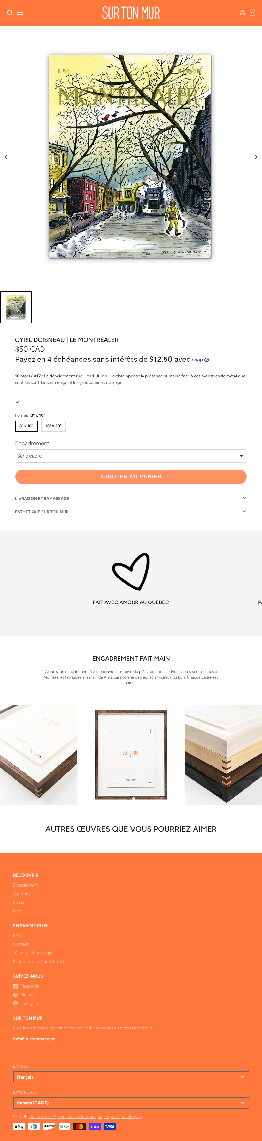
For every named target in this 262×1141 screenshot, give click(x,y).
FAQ (17, 935)
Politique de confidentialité (38, 961)
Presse (19, 902)
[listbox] (131, 456)
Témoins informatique (33, 952)
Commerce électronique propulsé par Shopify (99, 1116)
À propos (21, 893)
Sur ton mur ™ (42, 1116)
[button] (128, 798)
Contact (21, 944)
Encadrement (25, 885)
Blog (17, 910)
